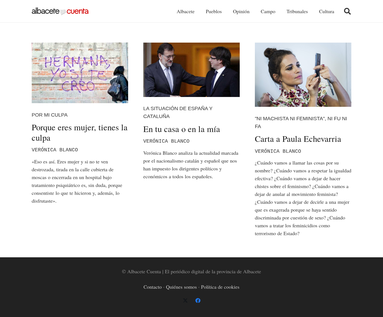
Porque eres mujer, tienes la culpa (80, 132)
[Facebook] (198, 300)
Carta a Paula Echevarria (298, 138)
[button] (347, 11)
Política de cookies (220, 286)
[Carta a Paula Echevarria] (303, 75)
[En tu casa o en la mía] (191, 70)
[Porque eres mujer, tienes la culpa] (80, 73)
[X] (185, 300)
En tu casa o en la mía (181, 129)
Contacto (153, 286)
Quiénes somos (181, 286)
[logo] (60, 11)
